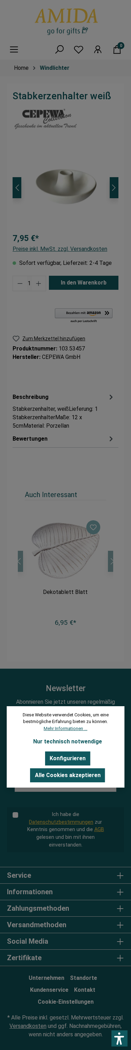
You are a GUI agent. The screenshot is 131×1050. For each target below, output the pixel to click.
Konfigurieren (68, 758)
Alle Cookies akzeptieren (68, 775)
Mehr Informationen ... (65, 728)
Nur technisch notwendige (67, 741)
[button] (119, 1038)
